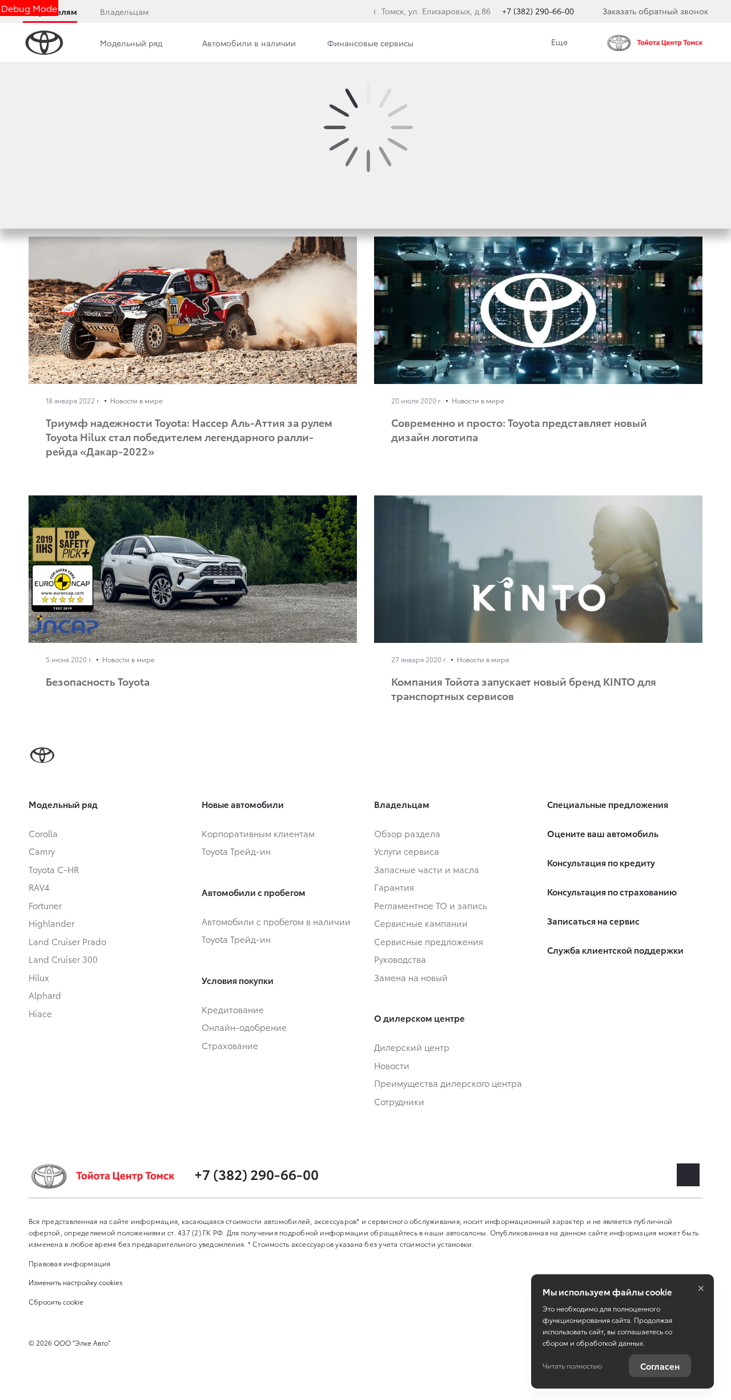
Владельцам (124, 11)
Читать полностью (572, 1365)
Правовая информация (70, 1263)
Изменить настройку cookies (76, 1282)
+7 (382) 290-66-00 (538, 11)
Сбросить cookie (56, 1301)
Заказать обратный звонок (655, 11)
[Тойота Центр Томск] (656, 42)
